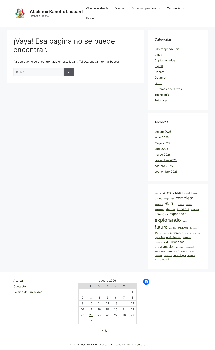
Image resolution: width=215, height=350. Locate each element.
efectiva (170, 209)
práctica (179, 247)
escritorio (195, 210)
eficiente (183, 209)
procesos (178, 242)
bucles (194, 193)
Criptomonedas (165, 60)
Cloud (158, 54)
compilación (169, 199)
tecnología (179, 255)
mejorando (176, 233)
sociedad (158, 256)
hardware (183, 227)
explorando (168, 220)
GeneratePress (136, 344)
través (191, 255)
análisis (158, 193)
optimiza (160, 237)
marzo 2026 (163, 154)
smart (192, 251)
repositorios (160, 251)
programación (165, 246)
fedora (185, 221)
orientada (187, 238)
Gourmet (120, 8)
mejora (166, 233)
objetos (188, 233)
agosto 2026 (163, 131)
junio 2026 (162, 137)
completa (185, 197)
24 (91, 315)
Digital (159, 66)
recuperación (190, 247)
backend (186, 193)
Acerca (18, 280)
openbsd (196, 233)
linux (158, 233)
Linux (158, 83)
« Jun (105, 330)
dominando (159, 210)
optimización (173, 237)
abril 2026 (161, 148)
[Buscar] (69, 72)
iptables (193, 228)
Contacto (19, 286)
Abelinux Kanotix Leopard (56, 11)
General (160, 72)
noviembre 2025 (166, 160)
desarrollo (159, 205)
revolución (172, 251)
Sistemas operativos (144, 8)
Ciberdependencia (97, 8)
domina (189, 205)
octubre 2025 (164, 166)
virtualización (162, 259)
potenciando (162, 242)
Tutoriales (161, 100)
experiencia (177, 214)
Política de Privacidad (28, 292)
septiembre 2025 (166, 171)
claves (158, 198)
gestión (172, 228)
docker (181, 205)
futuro (161, 227)
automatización (172, 192)
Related (90, 18)
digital (171, 203)
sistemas (184, 251)
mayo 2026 (162, 143)
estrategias (161, 214)
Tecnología (173, 8)
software (168, 256)
